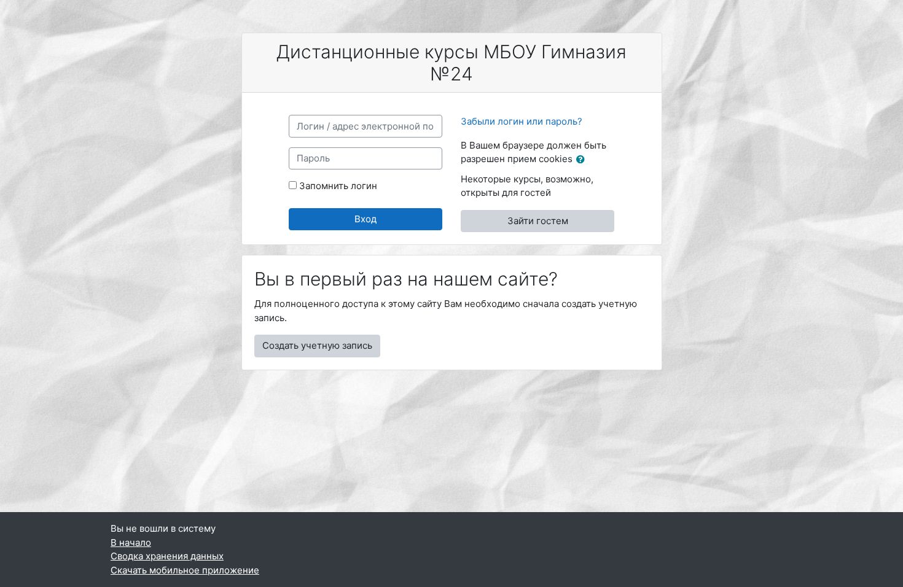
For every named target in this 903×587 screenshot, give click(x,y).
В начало (131, 542)
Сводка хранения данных (167, 556)
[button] (583, 160)
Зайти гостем (537, 221)
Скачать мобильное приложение (185, 570)
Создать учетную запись (317, 345)
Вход (365, 219)
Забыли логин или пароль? (521, 121)
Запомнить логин (338, 186)
